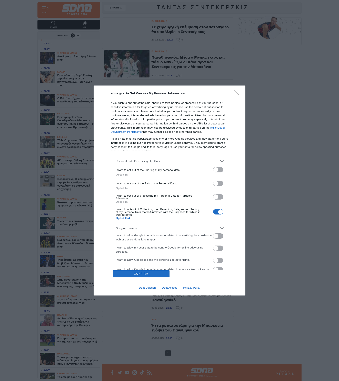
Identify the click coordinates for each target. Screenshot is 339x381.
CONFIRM (141, 273)
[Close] (237, 93)
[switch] (218, 169)
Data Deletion (147, 287)
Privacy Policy (191, 287)
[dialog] (169, 190)
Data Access (169, 287)
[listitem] (169, 161)
